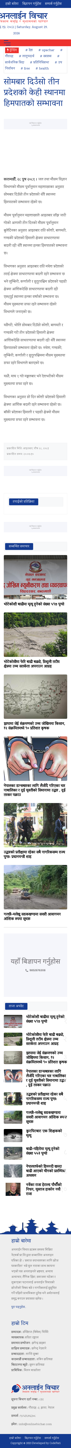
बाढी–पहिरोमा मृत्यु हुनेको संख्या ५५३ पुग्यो (42, 1151)
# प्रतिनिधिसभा (39, 62)
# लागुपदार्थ (26, 56)
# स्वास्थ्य (45, 56)
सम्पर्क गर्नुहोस (53, 4)
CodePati (55, 1443)
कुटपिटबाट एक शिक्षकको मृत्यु (44, 1133)
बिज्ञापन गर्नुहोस (31, 4)
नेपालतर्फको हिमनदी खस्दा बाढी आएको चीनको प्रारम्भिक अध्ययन (46, 1171)
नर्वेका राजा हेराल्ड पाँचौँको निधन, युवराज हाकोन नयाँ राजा (44, 1189)
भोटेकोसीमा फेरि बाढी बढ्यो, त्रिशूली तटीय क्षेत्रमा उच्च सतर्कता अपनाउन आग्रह (31, 664)
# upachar (46, 50)
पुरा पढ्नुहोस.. (18, 1307)
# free (25, 68)
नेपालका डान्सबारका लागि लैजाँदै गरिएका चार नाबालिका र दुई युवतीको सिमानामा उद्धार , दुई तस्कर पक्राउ (35, 790)
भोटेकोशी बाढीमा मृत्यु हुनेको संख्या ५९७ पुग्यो (34, 604)
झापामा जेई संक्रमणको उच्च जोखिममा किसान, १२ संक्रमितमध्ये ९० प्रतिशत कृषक (34, 726)
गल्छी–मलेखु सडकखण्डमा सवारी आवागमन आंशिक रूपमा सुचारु (32, 917)
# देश (29, 50)
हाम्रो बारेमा (12, 4)
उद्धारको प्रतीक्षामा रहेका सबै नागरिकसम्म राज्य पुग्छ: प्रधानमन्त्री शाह (34, 855)
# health (42, 68)
